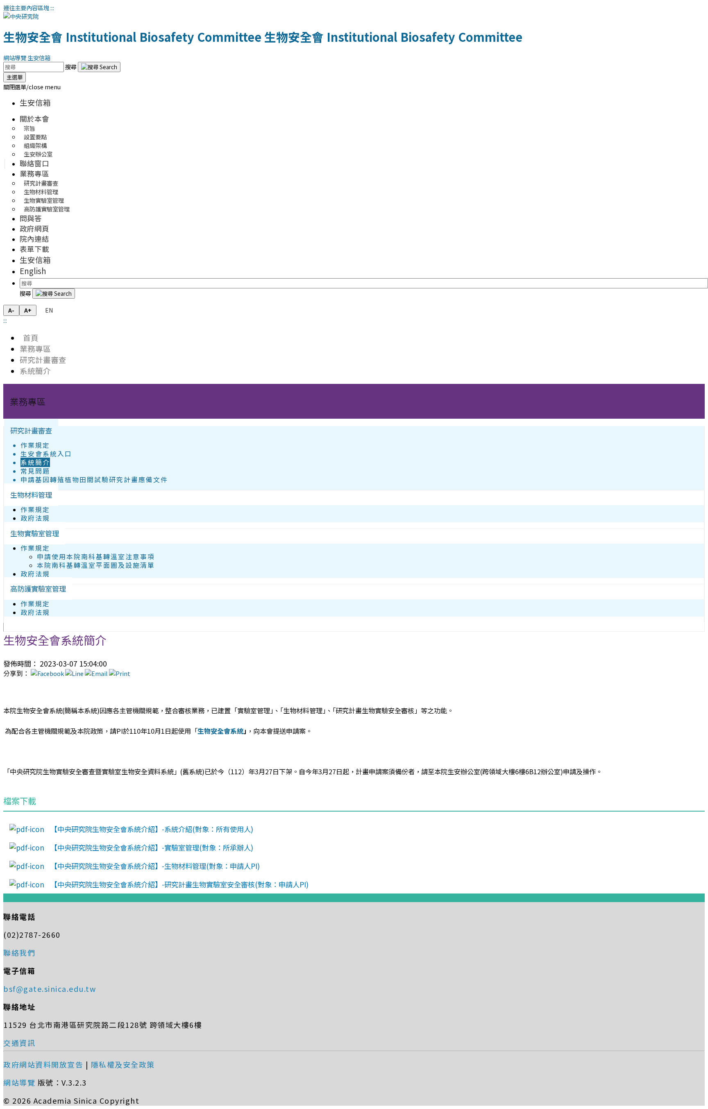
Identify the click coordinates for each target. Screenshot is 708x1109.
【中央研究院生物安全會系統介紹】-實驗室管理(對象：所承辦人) (151, 847)
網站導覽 (14, 57)
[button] (32, 86)
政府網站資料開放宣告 (43, 1064)
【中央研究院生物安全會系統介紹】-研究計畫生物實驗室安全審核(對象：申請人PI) (179, 884)
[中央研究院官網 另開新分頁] (21, 16)
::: (52, 7)
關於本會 (34, 118)
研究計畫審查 (43, 359)
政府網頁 (34, 228)
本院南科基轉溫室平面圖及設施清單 (96, 565)
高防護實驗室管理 (47, 208)
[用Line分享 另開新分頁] (74, 673)
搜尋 (71, 66)
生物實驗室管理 (34, 533)
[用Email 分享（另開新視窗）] (96, 673)
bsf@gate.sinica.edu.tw (49, 988)
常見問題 (35, 471)
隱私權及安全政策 (123, 1064)
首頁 (29, 337)
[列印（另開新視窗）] (119, 673)
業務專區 (34, 173)
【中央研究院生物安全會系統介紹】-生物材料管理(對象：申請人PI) (155, 866)
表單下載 (34, 249)
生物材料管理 (31, 495)
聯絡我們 (19, 952)
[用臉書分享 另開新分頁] (47, 673)
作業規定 (35, 445)
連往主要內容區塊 (26, 7)
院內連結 (34, 239)
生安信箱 (38, 57)
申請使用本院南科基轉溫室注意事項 (96, 556)
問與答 (31, 218)
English (33, 270)
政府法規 (35, 518)
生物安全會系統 (220, 731)
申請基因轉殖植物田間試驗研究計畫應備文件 (94, 479)
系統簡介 (35, 370)
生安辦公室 (38, 154)
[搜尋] (99, 67)
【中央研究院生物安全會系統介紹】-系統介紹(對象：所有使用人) (151, 829)
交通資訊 (19, 1042)
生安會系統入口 (46, 453)
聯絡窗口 (34, 163)
